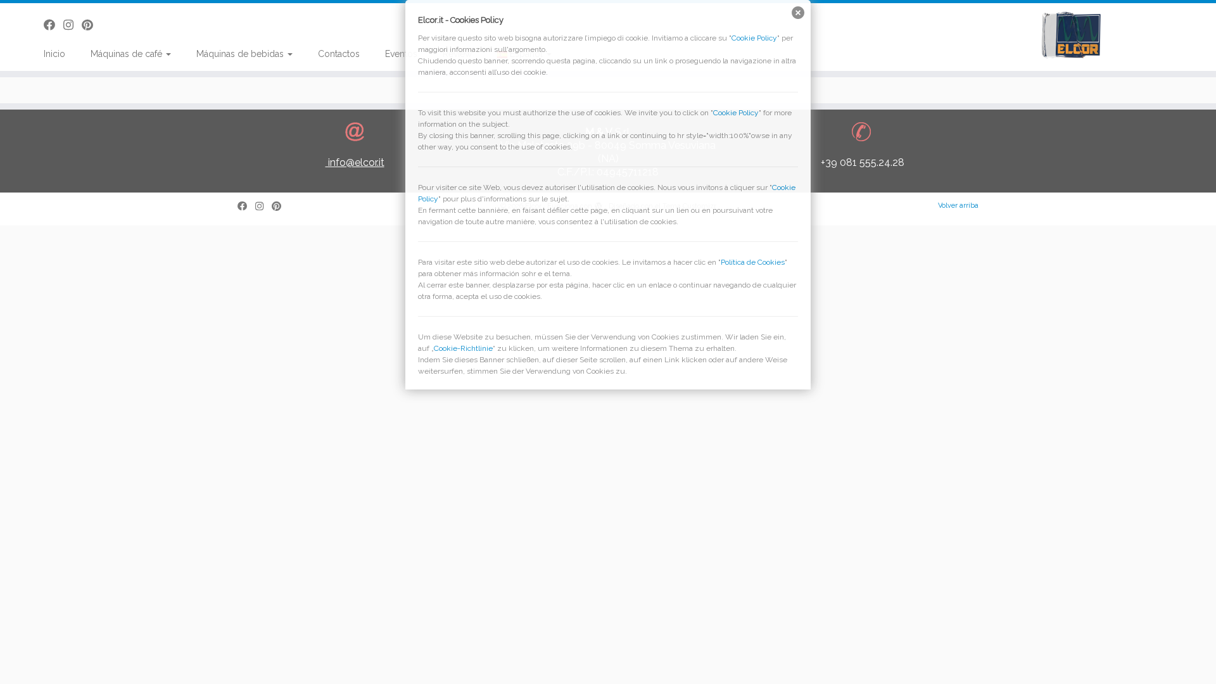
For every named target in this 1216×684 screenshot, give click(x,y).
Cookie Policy (754, 38)
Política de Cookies (753, 262)
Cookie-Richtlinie (463, 348)
